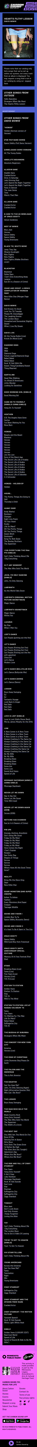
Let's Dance (9, 660)
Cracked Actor (10, 175)
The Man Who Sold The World (16, 568)
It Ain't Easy (9, 1174)
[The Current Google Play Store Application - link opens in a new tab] (23, 1421)
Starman (7, 1189)
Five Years (8, 1013)
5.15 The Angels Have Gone (15, 417)
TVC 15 (7, 996)
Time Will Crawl (10, 801)
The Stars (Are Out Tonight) (15, 1149)
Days (6, 882)
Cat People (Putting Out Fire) (16, 647)
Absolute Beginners (12, 163)
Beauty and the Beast (13, 435)
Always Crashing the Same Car (16, 749)
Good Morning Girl (11, 395)
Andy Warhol (9, 511)
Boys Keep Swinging (12, 692)
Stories (5, 1394)
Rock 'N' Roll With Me (13, 363)
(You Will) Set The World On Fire (17, 1134)
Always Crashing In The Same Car (18, 739)
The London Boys (11, 319)
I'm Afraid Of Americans (13, 380)
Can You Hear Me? (11, 1085)
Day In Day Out (10, 796)
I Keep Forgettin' (11, 1214)
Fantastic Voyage (11, 699)
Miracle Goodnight (11, 252)
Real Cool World (10, 1335)
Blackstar (8, 272)
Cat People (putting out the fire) (17, 637)
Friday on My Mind (11, 845)
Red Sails (8, 704)
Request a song (8, 1403)
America (7, 1048)
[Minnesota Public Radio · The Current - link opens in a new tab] (18, 1356)
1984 (6, 348)
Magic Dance (9, 603)
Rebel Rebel (9, 358)
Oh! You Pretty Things (13, 529)
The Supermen (10, 543)
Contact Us (24, 1391)
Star (6, 1186)
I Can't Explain (10, 850)
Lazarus (7, 279)
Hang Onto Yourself (12, 1117)
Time (6, 192)
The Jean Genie (10, 190)
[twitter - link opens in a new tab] (29, 9)
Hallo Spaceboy (10, 99)
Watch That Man (11, 195)
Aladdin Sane (9, 173)
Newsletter (7, 1400)
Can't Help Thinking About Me (16, 556)
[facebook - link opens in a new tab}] (20, 1401)
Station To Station (11, 991)
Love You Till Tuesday (13, 311)
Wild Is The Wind (11, 998)
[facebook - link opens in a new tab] (25, 9)
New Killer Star (10, 885)
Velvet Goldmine (11, 220)
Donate (30, 3)
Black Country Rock (12, 1115)
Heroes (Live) (9, 976)
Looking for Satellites (13, 385)
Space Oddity (9, 234)
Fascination (9, 1273)
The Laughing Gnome (12, 316)
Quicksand (8, 536)
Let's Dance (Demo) (12, 682)
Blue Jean (8, 229)
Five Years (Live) (10, 974)
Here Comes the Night (13, 848)
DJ (5, 694)
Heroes (7, 232)
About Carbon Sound (8, 1389)
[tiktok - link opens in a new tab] (32, 9)
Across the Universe (12, 1265)
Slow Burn (8, 425)
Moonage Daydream (12, 786)
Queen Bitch (9, 534)
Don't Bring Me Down (13, 835)
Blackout (7, 437)
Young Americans (11, 239)
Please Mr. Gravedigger (13, 314)
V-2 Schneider (10, 477)
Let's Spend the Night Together (17, 183)
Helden (7, 487)
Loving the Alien (11, 1216)
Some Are (8, 766)
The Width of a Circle (13, 1125)
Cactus (7, 420)
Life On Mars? (9, 526)
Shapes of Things (11, 857)
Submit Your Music (10, 1406)
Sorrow (7, 860)
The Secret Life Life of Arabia (16, 459)
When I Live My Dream (13, 326)
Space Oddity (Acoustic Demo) (16, 919)
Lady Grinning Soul (11, 180)
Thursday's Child (11, 501)
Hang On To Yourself (12, 408)
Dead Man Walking (12, 378)
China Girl (8, 657)
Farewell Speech (11, 1317)
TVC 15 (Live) (9, 979)
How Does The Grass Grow (15, 1144)
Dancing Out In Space (13, 1139)
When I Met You (10, 628)
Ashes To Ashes (10, 897)
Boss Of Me (9, 1137)
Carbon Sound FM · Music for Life (11, 1383)
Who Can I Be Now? (12, 1092)
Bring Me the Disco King (14, 880)
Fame (6, 1011)
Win (5, 1278)
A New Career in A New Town (16, 731)
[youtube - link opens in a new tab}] (24, 1404)
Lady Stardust (10, 1176)
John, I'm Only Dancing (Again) (16, 1087)
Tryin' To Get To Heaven (14, 1246)
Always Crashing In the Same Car (17, 741)
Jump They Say (10, 249)
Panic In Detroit (10, 187)
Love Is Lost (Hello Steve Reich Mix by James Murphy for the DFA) (18, 720)
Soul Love (8, 1184)
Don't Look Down (11, 1209)
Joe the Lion (9, 454)
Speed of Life (9, 773)
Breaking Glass (10, 759)
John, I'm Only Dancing (13, 581)
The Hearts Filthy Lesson (14, 104)
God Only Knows (11, 1211)
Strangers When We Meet (15, 101)
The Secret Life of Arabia (14, 462)
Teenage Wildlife (11, 907)
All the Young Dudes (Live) (15, 336)
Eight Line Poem (11, 519)
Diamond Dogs (10, 353)
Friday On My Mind (12, 838)
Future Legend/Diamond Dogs (16, 356)
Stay (6, 993)
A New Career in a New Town (16, 734)
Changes (7, 516)
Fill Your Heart (10, 521)
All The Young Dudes (12, 153)
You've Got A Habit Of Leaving (16, 1233)
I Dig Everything (10, 558)
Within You (8, 615)
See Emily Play (10, 855)
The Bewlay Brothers (13, 541)
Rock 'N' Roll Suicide (12, 1181)
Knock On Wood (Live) (13, 338)
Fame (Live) (9, 971)
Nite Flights (9, 254)
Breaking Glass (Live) (12, 969)
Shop (4, 1409)
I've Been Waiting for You (14, 422)
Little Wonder (10, 383)
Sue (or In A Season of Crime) (16, 823)
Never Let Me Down (12, 798)
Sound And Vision (11, 771)
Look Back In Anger (12, 702)
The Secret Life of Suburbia (15, 474)
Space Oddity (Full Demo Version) (18, 143)
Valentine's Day (10, 1152)
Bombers (8, 514)
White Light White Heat (14, 1322)
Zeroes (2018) (9, 813)
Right (6, 1275)
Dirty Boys (8, 1142)
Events (5, 1397)
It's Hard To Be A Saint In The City (18, 929)
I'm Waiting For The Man (14, 1016)
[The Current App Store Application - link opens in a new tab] (8, 1421)
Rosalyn (7, 853)
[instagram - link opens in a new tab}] (20, 1404)
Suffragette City (10, 1023)
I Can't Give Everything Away (16, 276)
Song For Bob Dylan (12, 539)
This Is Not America (12, 1075)
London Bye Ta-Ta (11, 917)
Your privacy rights (26, 1398)
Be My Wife (9, 754)
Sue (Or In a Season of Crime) (16, 281)
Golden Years (9, 989)
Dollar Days (8, 274)
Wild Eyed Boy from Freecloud (16, 942)
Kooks (6, 524)
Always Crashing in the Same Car (17, 746)
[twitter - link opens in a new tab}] (24, 1401)
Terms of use (24, 1395)
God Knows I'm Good (12, 309)
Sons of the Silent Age (13, 457)
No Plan (7, 625)
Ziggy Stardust (10, 1196)
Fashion (7, 900)
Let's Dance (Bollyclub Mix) (15, 672)
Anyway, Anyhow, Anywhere (15, 833)
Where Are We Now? (12, 1154)
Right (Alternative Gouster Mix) (17, 1090)
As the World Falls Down (14, 590)
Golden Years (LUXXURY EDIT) (16, 1332)
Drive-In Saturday (11, 178)
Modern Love (9, 662)
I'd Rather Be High (11, 1147)
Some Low (8, 768)
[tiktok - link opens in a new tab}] (29, 1401)
